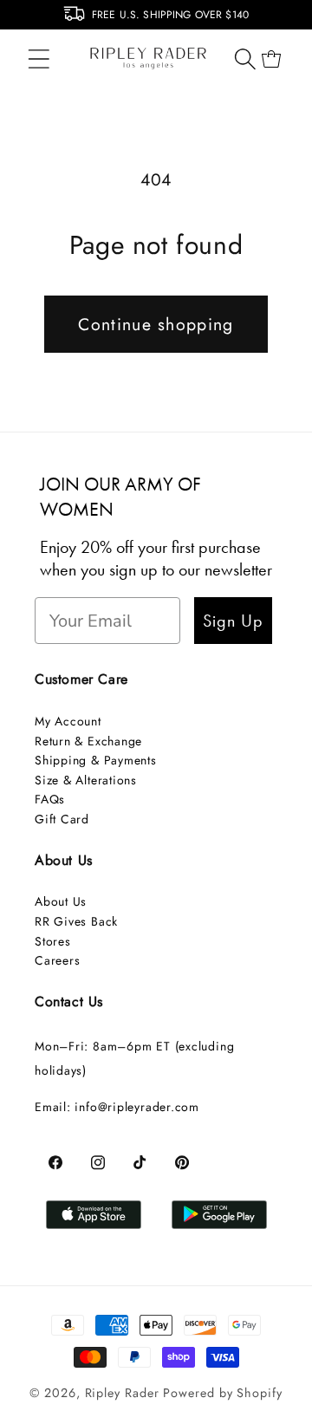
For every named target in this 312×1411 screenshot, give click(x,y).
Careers (57, 960)
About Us (61, 901)
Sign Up (233, 620)
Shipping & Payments (96, 760)
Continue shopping (155, 324)
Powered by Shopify (222, 1392)
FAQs (50, 799)
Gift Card (62, 819)
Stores (53, 941)
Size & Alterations (86, 780)
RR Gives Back (76, 921)
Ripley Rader (122, 1392)
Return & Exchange (88, 741)
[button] (38, 58)
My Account (68, 721)
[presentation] (10, 19)
